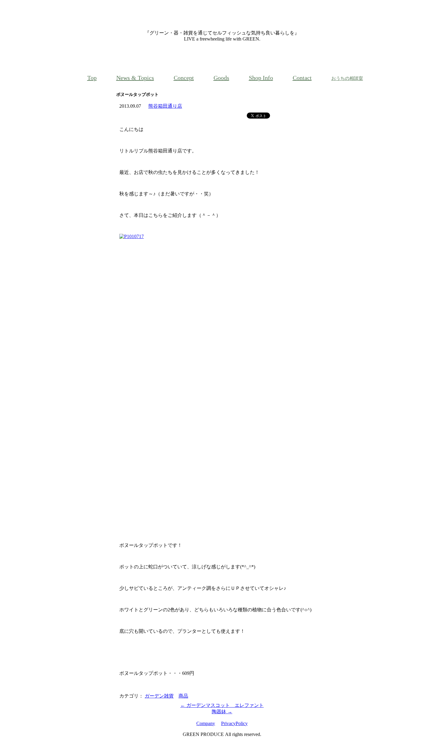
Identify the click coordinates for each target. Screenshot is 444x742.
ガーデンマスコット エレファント (222, 705)
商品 (183, 695)
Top (92, 77)
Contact (302, 77)
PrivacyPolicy (234, 723)
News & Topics (135, 77)
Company (205, 723)
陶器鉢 (222, 711)
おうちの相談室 (347, 78)
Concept (184, 77)
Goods (221, 77)
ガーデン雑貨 (159, 695)
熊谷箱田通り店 (165, 106)
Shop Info (261, 77)
